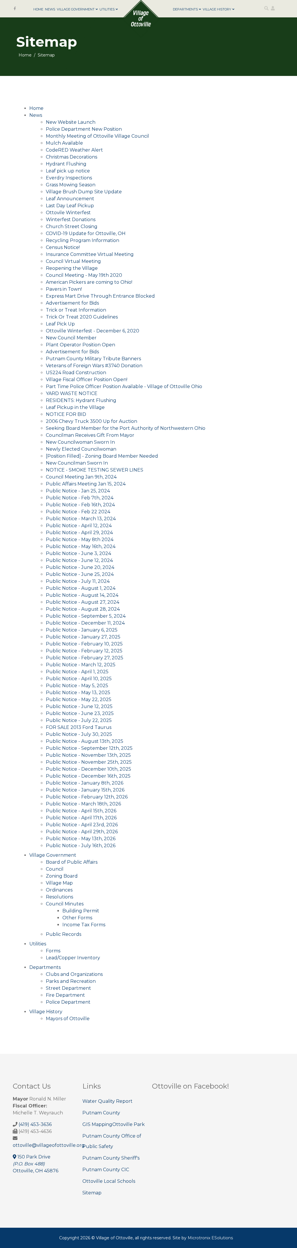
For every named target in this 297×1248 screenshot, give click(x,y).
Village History (217, 9)
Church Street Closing (71, 226)
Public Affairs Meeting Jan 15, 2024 (86, 484)
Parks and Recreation (71, 981)
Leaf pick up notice (68, 171)
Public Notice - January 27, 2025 (83, 637)
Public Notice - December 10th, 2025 (88, 769)
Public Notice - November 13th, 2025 (88, 755)
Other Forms (77, 917)
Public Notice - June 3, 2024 (78, 553)
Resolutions (59, 897)
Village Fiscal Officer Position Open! (86, 379)
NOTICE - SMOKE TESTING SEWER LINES (94, 470)
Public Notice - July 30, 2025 (79, 734)
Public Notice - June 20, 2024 (80, 567)
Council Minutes (65, 904)
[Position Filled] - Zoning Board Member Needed (102, 456)
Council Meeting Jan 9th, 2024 (81, 477)
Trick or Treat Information (76, 310)
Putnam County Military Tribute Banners (93, 358)
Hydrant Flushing (66, 164)
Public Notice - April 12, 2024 (79, 525)
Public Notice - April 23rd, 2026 (82, 824)
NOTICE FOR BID (66, 414)
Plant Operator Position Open (80, 345)
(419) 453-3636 (35, 1124)
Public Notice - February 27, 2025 (84, 658)
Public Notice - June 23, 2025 (80, 713)
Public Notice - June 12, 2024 (79, 560)
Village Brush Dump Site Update (84, 191)
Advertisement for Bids (72, 303)
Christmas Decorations (71, 157)
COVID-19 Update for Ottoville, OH (86, 233)
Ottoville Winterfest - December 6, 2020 (92, 331)
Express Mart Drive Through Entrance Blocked (100, 296)
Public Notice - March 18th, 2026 (83, 804)
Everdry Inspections (69, 178)
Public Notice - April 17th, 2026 (81, 818)
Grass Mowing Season (70, 185)
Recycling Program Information (82, 240)
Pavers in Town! (64, 289)
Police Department (68, 1002)
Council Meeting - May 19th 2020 (84, 275)
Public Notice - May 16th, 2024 (80, 546)
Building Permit (80, 911)
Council (55, 869)
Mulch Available (64, 143)
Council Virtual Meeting (73, 261)
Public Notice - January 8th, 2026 (84, 783)
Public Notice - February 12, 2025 (84, 651)
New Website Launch (70, 122)
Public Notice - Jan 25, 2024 (78, 491)
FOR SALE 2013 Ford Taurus (78, 727)
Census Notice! (63, 247)
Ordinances (59, 890)
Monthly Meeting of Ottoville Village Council (97, 136)
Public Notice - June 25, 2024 (80, 574)
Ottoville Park (128, 1124)
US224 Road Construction (76, 372)
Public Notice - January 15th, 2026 (85, 790)
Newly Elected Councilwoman (81, 449)
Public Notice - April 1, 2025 (77, 671)
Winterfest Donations (70, 219)
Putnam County (101, 1113)
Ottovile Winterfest (68, 212)
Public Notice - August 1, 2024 (80, 588)
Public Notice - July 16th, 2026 (80, 845)
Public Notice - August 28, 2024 (83, 609)
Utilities (107, 9)
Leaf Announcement (70, 198)
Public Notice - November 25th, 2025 (89, 762)
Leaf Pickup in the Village (75, 407)
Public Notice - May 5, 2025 (77, 685)
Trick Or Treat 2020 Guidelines (82, 317)
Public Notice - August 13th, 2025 (84, 741)
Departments (185, 9)
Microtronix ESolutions (210, 1237)
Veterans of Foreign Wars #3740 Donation (94, 365)
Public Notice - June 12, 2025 (79, 706)
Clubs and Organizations (74, 974)
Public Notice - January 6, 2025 (81, 630)
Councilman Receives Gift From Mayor (90, 435)
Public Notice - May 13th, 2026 (80, 838)
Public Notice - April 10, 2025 (79, 678)
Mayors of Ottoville (68, 1018)
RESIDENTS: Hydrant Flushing (81, 400)
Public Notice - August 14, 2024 (82, 595)
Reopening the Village (72, 268)
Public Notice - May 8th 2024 (79, 539)
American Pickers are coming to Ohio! (89, 282)
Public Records (63, 934)
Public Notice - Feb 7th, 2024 (79, 498)
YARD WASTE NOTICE (71, 393)
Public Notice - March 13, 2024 (81, 518)
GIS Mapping (97, 1124)
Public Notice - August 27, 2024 (82, 602)
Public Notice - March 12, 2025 (80, 664)
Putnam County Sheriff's (111, 1158)
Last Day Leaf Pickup (70, 205)
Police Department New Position (84, 129)
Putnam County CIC (105, 1169)
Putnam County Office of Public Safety (111, 1141)
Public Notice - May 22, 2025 (78, 699)
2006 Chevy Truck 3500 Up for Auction (91, 421)
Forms (53, 951)
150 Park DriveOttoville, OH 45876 (35, 1164)
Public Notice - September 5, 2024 (86, 616)
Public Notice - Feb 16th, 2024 (80, 504)
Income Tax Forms (83, 924)
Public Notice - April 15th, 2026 (81, 811)
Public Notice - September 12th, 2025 (89, 748)
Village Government (76, 9)
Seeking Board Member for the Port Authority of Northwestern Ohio (125, 428)
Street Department (68, 988)
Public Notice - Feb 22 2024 (78, 511)
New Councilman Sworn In (77, 463)
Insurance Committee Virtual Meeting (90, 254)
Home (38, 9)
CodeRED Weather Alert (74, 150)
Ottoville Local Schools (108, 1181)
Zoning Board (62, 876)
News (50, 9)
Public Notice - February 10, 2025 (84, 644)
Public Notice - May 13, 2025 (78, 692)
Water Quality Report (107, 1101)
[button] (273, 8)
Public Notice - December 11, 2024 (85, 623)
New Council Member (71, 338)
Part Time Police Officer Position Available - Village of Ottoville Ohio (124, 386)
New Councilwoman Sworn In (80, 442)
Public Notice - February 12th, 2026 (87, 797)
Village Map (59, 883)
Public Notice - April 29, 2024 (79, 532)
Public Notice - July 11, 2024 (78, 581)
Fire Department (65, 995)
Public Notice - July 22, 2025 (79, 720)
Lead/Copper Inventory (73, 957)
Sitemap (92, 1193)
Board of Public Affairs (71, 862)
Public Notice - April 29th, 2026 (82, 831)
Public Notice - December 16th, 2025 (88, 776)
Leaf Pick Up (60, 324)
